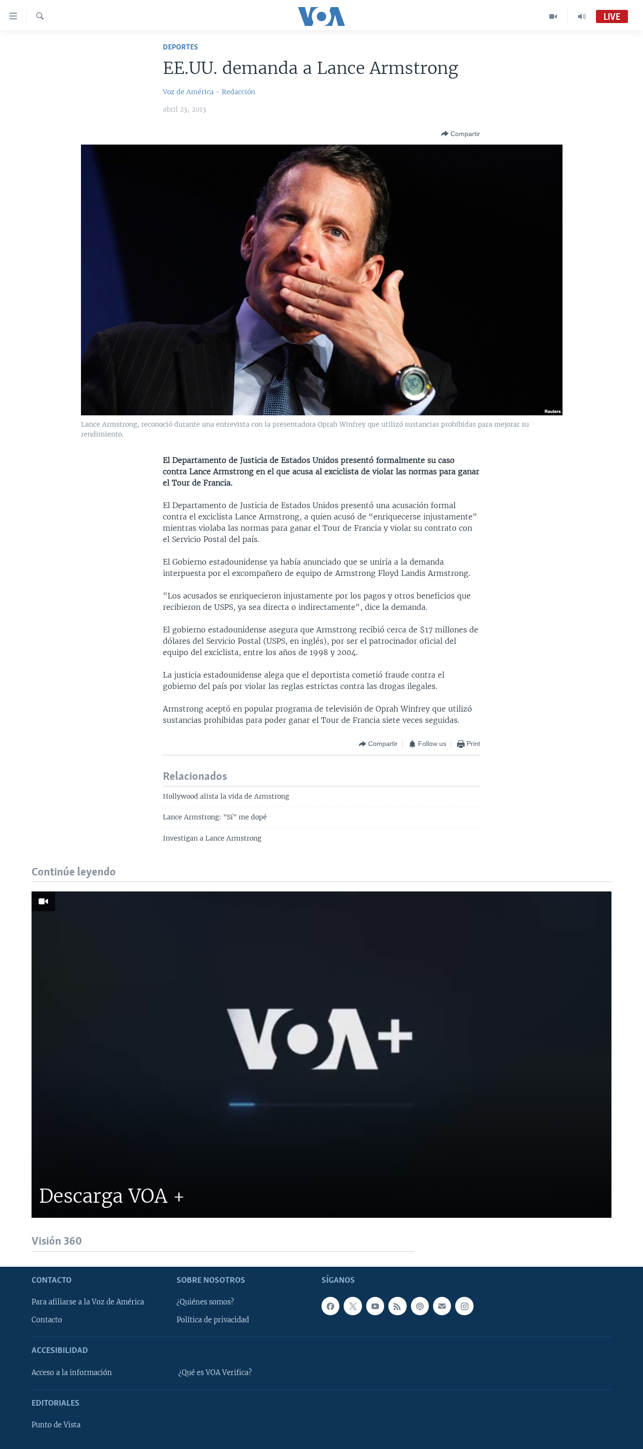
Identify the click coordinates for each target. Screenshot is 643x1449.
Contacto (47, 1320)
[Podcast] (420, 1306)
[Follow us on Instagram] (464, 1306)
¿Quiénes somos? (205, 1302)
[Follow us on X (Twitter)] (353, 1306)
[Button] (460, 133)
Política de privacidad (213, 1320)
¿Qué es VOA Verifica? (215, 1372)
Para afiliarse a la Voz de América (88, 1302)
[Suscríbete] (442, 1306)
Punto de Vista (56, 1425)
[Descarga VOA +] (321, 1054)
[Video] (553, 16)
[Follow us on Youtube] (375, 1306)
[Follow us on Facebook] (330, 1306)
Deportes (180, 47)
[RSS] (397, 1306)
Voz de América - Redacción (209, 92)
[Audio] (582, 16)
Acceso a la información (72, 1372)
